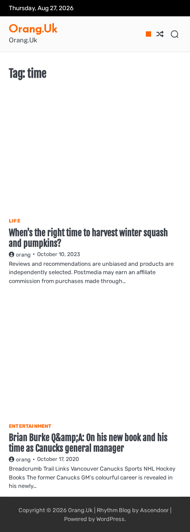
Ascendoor (154, 510)
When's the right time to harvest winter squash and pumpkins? (88, 238)
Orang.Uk (33, 28)
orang (23, 255)
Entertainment (30, 426)
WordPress (110, 519)
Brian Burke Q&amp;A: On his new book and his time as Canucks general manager (88, 443)
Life (14, 221)
